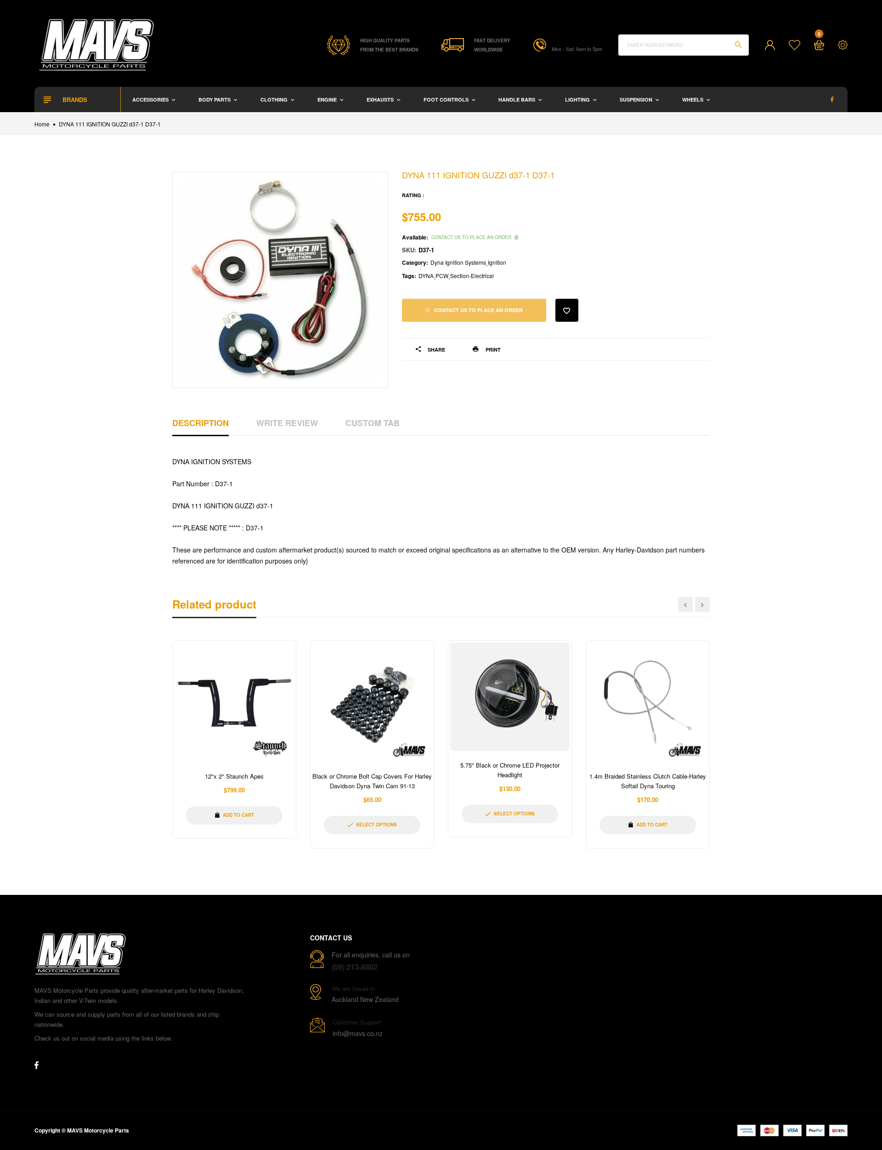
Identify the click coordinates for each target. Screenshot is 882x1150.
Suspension (637, 99)
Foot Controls (447, 99)
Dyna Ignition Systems (458, 262)
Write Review (287, 423)
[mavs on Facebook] (832, 99)
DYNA (426, 275)
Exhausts (381, 99)
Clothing (274, 99)
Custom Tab (372, 423)
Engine (327, 99)
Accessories (151, 99)
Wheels (693, 99)
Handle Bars (517, 99)
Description (200, 423)
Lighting (578, 99)
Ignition (497, 262)
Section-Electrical (472, 275)
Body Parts (215, 99)
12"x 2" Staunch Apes (234, 776)
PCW (441, 275)
